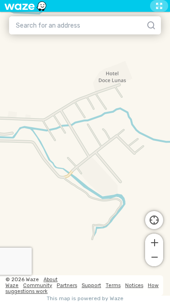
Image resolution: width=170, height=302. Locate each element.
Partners (67, 285)
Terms (113, 285)
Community (37, 285)
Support (91, 285)
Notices (134, 285)
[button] (154, 242)
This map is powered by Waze (85, 299)
